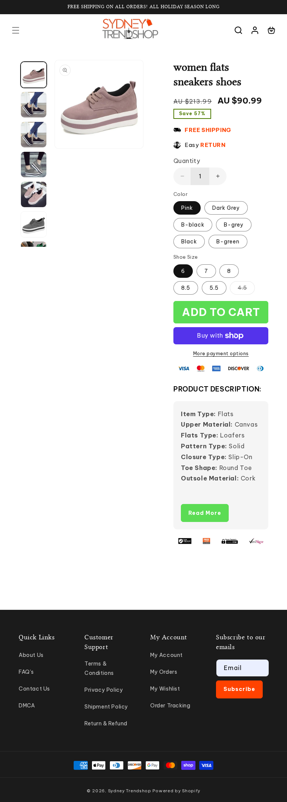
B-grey (234, 224)
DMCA (27, 705)
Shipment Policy (106, 706)
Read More (204, 513)
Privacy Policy (103, 689)
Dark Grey (226, 208)
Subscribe (239, 689)
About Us (31, 655)
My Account (166, 655)
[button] (15, 30)
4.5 (246, 289)
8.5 (185, 288)
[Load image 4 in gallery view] (34, 164)
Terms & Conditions (99, 668)
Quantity (186, 161)
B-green (228, 241)
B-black (192, 224)
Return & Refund (105, 723)
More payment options (221, 353)
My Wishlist (165, 688)
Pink (187, 208)
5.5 (214, 288)
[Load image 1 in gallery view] (34, 75)
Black (189, 241)
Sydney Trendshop (129, 790)
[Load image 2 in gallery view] (34, 105)
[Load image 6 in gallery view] (34, 224)
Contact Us (34, 688)
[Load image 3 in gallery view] (34, 135)
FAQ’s (26, 672)
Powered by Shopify (176, 790)
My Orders (163, 672)
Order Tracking (170, 705)
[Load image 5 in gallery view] (34, 194)
